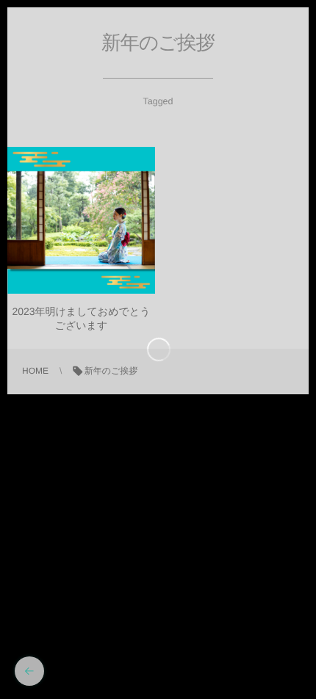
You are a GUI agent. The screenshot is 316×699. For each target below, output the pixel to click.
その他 (81, 230)
